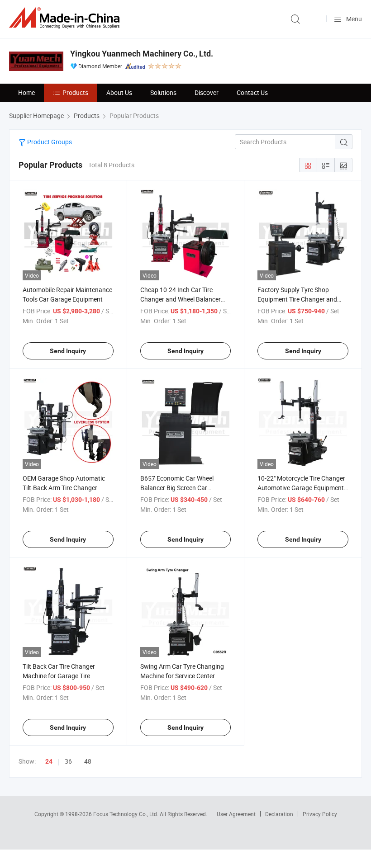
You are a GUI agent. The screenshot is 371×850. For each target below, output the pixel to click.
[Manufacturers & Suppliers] (66, 17)
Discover (207, 92)
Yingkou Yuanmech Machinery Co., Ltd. (141, 53)
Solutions (163, 92)
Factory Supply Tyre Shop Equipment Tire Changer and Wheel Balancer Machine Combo (302, 299)
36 (68, 761)
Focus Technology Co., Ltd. (126, 813)
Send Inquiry (68, 350)
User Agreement (236, 813)
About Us (119, 92)
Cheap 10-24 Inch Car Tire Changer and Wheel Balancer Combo (180, 299)
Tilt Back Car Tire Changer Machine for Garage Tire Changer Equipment (59, 675)
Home (26, 92)
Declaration (279, 813)
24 (48, 761)
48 (87, 761)
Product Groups (49, 141)
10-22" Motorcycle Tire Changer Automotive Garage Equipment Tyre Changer (301, 487)
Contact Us (252, 92)
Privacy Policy (320, 813)
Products (75, 92)
